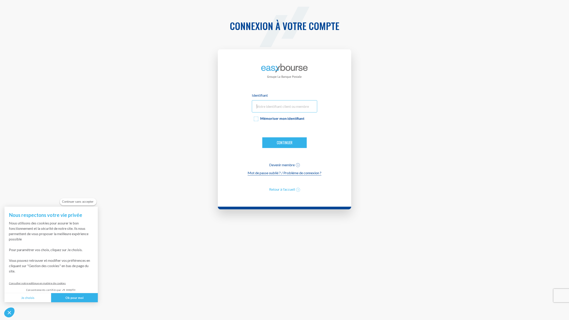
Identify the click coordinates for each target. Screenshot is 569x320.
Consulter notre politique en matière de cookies (37, 283)
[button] (9, 312)
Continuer (285, 142)
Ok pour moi (74, 298)
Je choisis (27, 298)
